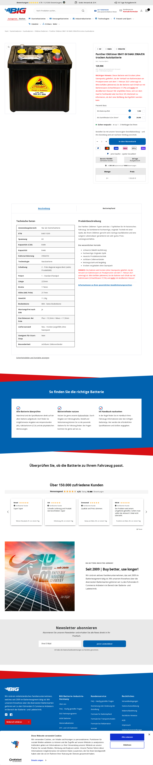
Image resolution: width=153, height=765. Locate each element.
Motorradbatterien (66, 723)
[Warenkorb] (146, 10)
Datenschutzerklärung (130, 706)
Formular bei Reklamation (101, 723)
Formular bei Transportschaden (103, 719)
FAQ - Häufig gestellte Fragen (70, 709)
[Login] (141, 11)
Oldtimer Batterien (41, 31)
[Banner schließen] (149, 734)
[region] (77, 512)
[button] (8, 512)
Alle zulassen (127, 737)
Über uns (62, 704)
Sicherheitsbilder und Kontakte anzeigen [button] (32, 357)
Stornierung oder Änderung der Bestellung (103, 707)
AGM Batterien (65, 718)
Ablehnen (127, 745)
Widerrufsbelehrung (129, 711)
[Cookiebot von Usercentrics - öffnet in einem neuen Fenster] (15, 760)
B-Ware (48, 24)
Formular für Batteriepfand (101, 714)
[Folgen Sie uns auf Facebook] (11, 714)
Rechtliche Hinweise (129, 715)
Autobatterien (28, 31)
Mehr (55, 24)
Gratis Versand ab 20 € (87, 2)
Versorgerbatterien (60, 19)
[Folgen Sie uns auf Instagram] (6, 714)
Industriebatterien (83, 19)
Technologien (104, 19)
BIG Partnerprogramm (68, 713)
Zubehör (35, 24)
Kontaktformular (130, 11)
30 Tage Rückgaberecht (127, 2)
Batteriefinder (83, 415)
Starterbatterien (38, 19)
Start (6, 31)
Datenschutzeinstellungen (132, 730)
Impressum (126, 725)
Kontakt (94, 728)
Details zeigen (37, 760)
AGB (123, 720)
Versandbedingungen (130, 701)
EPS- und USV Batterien (68, 728)
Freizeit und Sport (124, 19)
